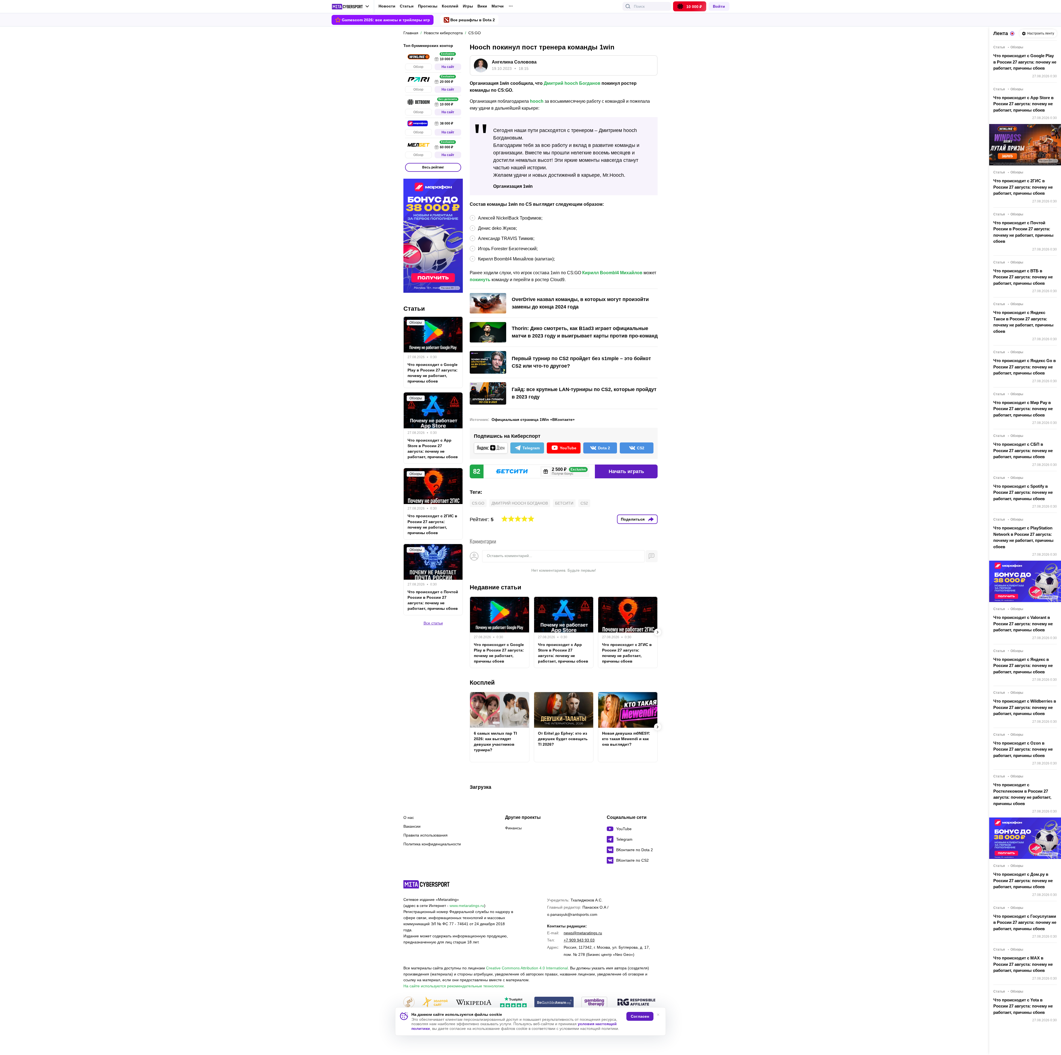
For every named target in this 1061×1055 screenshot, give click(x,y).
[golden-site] (435, 1003)
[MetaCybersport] (426, 884)
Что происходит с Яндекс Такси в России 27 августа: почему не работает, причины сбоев (1023, 322)
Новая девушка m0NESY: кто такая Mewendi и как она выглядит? (626, 739)
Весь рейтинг (433, 167)
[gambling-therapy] (594, 1003)
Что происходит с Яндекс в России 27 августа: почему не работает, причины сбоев (1023, 665)
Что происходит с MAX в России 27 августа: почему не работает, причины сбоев (1023, 964)
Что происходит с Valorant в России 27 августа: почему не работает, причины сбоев (1023, 623)
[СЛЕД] (657, 632)
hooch (536, 101)
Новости (387, 6)
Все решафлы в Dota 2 (472, 20)
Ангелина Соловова (514, 62)
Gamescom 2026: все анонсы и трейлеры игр (386, 20)
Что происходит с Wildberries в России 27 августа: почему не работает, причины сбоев (1024, 707)
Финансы (513, 828)
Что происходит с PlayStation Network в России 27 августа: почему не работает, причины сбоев (1023, 537)
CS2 (584, 503)
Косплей (450, 6)
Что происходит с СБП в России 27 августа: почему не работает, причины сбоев (1023, 450)
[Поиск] (628, 6)
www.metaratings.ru (467, 905)
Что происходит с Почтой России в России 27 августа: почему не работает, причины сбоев (433, 600)
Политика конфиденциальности (432, 844)
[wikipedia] (473, 1003)
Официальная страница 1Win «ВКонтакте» (533, 419)
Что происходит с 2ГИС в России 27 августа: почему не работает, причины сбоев (627, 652)
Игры (468, 6)
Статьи (407, 6)
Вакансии (412, 826)
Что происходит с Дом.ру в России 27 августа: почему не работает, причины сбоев (1023, 880)
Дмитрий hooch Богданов (572, 83)
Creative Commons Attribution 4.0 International (527, 968)
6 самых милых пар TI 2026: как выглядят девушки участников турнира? (495, 741)
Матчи (498, 6)
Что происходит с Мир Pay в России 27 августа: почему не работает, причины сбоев (1023, 408)
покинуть (480, 279)
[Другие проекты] (350, 6)
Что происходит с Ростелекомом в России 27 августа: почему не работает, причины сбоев (1022, 794)
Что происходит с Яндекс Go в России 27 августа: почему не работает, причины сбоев (1024, 366)
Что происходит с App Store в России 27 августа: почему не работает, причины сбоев (563, 652)
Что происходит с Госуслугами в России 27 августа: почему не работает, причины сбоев (1024, 922)
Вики (482, 6)
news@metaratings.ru (583, 933)
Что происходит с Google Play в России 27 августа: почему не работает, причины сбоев (499, 652)
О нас (408, 817)
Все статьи (433, 623)
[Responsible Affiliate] (636, 1002)
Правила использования (425, 835)
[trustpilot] (513, 1003)
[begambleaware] (554, 1003)
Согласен (640, 1016)
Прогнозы (427, 6)
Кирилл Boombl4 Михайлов (612, 272)
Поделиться (633, 519)
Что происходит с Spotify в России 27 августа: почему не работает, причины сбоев (1023, 492)
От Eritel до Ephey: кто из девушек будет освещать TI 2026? (563, 739)
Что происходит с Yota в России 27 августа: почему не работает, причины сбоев (1023, 1006)
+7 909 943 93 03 (579, 940)
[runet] (408, 1003)
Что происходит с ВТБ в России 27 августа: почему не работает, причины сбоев (1023, 277)
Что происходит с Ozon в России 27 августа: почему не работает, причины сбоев (1023, 749)
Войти (719, 6)
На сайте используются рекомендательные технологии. (454, 986)
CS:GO (478, 503)
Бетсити (564, 503)
